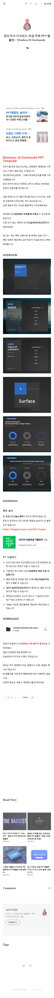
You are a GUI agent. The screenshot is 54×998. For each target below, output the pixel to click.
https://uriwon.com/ (16, 129)
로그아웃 (47, 4)
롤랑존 (39, 990)
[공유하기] (12, 697)
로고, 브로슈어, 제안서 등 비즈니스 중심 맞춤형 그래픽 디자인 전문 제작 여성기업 (18, 138)
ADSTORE (12, 909)
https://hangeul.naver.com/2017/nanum (24, 529)
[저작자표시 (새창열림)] (32, 697)
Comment (9, 888)
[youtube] (35, 4)
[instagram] (26, 4)
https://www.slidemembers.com (23, 108)
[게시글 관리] (15, 697)
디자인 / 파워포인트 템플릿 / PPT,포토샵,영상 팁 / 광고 (21, 915)
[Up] (30, 965)
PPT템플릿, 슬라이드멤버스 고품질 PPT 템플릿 (18, 112)
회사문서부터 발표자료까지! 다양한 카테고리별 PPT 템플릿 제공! (18, 118)
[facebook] (31, 4)
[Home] (23, 965)
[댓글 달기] (49, 888)
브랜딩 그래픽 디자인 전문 (17, 133)
